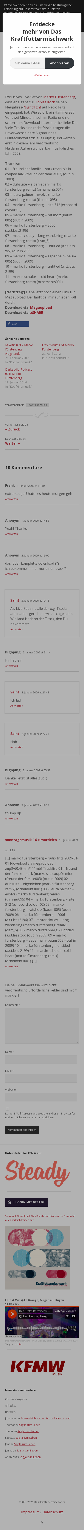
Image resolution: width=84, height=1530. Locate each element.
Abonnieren (59, 63)
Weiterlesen (42, 75)
